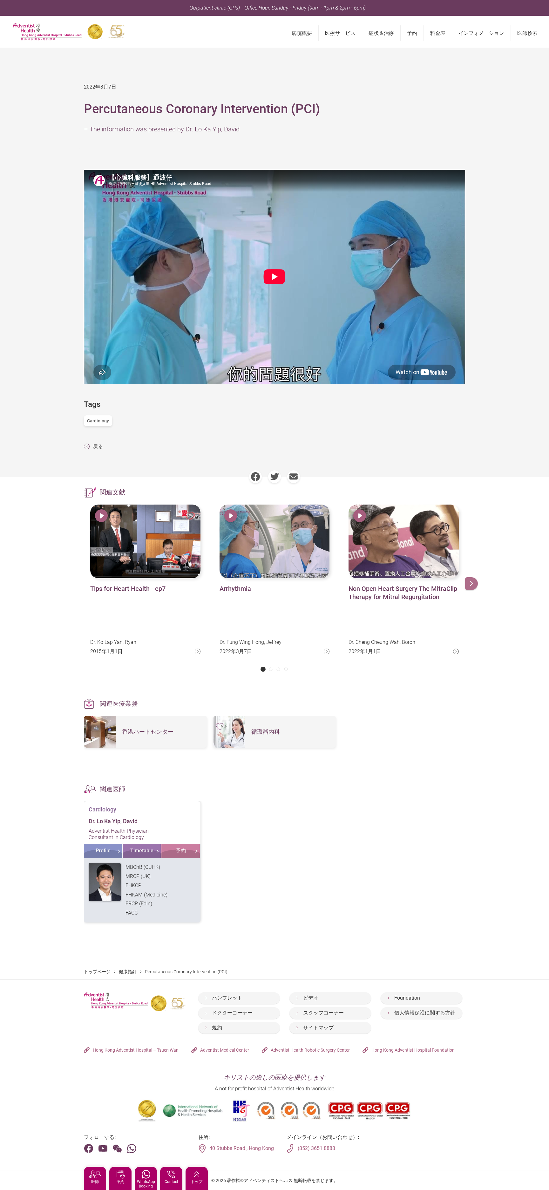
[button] (263, 669)
